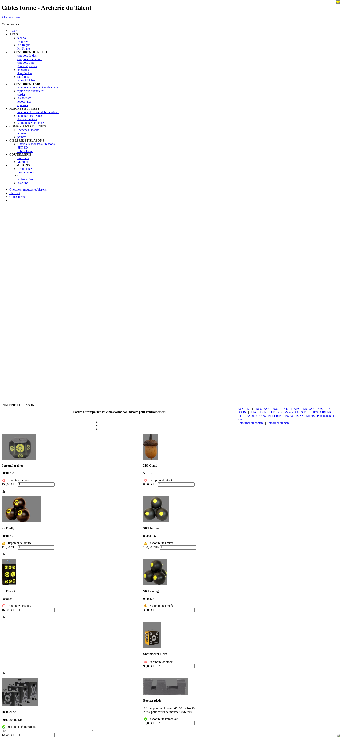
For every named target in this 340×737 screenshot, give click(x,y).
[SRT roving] (155, 572)
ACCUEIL (244, 408)
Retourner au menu (278, 423)
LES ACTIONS (293, 415)
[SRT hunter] (156, 509)
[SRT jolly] (21, 509)
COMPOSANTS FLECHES (299, 412)
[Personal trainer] (19, 447)
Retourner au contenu (251, 423)
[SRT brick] (9, 572)
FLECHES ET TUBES (264, 412)
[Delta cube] (20, 692)
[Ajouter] (338, 735)
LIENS (310, 415)
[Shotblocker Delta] (152, 635)
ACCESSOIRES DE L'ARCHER (285, 408)
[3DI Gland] (150, 447)
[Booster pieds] (165, 686)
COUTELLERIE (270, 415)
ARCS (257, 408)
